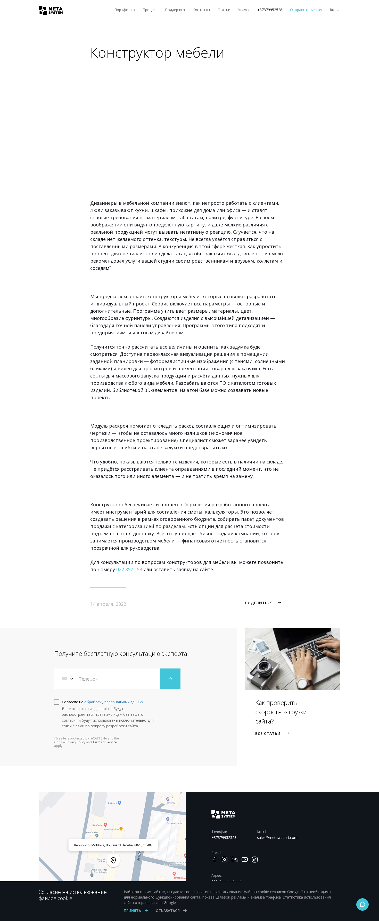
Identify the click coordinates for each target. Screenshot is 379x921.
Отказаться (168, 910)
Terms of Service (105, 742)
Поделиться (259, 602)
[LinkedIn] (235, 859)
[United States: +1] (68, 679)
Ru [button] (332, 9)
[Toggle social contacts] (362, 904)
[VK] (255, 859)
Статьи (224, 9)
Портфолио (124, 9)
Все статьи (268, 733)
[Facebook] (214, 859)
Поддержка (175, 9)
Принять (133, 910)
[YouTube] (245, 859)
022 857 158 (129, 569)
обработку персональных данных (113, 701)
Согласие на (102, 701)
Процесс (150, 9)
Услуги (244, 9)
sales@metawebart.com (276, 837)
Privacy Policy (75, 742)
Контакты (201, 9)
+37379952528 (269, 9)
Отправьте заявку (306, 9)
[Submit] (170, 678)
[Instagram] (224, 859)
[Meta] (49, 10)
